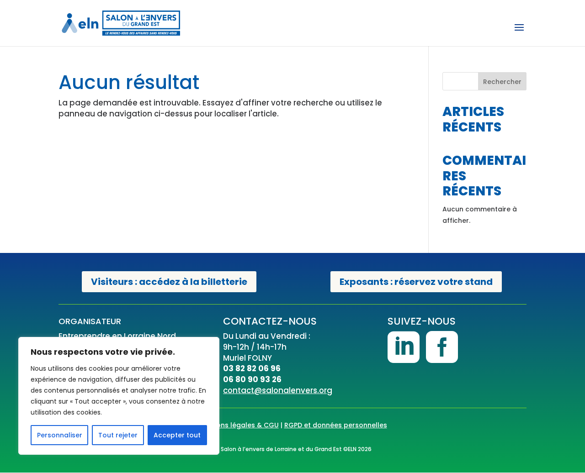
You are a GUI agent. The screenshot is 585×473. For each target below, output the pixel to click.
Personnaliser (59, 435)
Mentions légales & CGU (238, 425)
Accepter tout (177, 435)
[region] (118, 396)
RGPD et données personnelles (335, 425)
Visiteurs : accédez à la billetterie (169, 281)
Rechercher (502, 81)
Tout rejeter (118, 435)
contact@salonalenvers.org (277, 390)
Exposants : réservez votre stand (416, 281)
